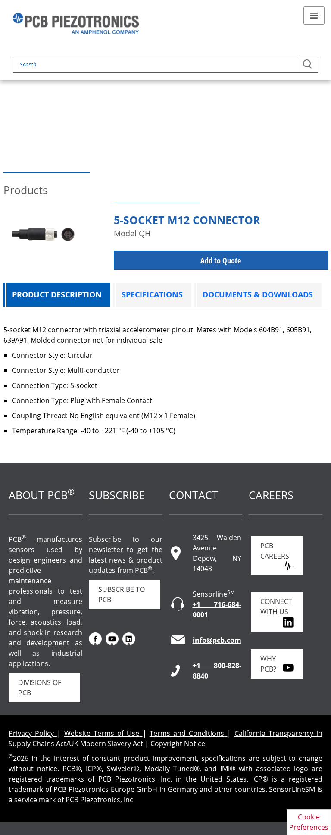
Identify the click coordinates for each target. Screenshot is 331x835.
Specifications (152, 294)
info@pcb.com (217, 640)
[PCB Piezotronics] (76, 23)
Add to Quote (220, 260)
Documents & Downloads (258, 294)
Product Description (57, 294)
